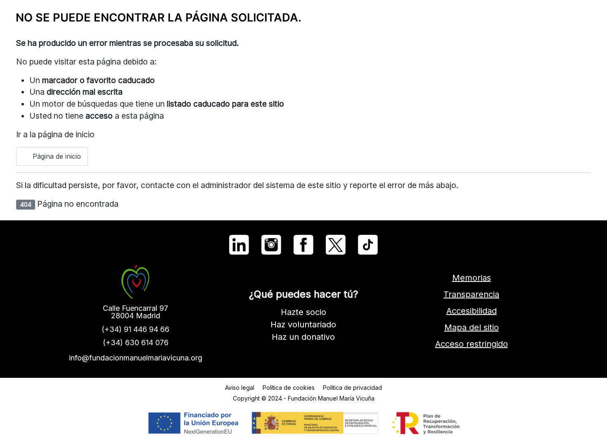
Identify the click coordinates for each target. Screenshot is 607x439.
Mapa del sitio (471, 327)
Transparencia (471, 294)
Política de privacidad (352, 387)
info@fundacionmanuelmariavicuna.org (135, 357)
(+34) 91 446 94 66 (135, 329)
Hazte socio (303, 312)
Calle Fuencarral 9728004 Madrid (135, 312)
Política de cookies (289, 387)
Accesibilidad (471, 311)
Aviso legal (239, 387)
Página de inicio (56, 156)
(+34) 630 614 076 (135, 342)
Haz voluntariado (303, 324)
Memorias (471, 278)
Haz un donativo (303, 337)
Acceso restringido (471, 344)
